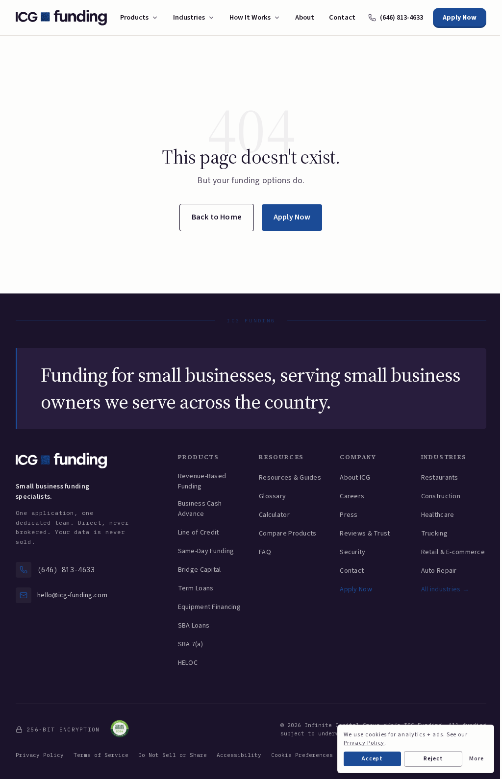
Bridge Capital (199, 570)
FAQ (265, 552)
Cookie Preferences (302, 755)
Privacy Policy (40, 755)
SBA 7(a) (190, 644)
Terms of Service (101, 755)
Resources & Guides (290, 478)
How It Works (250, 17)
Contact (342, 17)
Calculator (274, 515)
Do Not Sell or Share (172, 755)
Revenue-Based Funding (202, 481)
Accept (372, 759)
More (476, 759)
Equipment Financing (209, 607)
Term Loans (196, 588)
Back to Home (217, 217)
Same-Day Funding (206, 551)
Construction (440, 496)
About (304, 17)
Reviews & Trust (365, 533)
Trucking (434, 533)
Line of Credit (198, 532)
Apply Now (460, 18)
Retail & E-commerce (453, 552)
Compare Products (287, 533)
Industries (189, 17)
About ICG (355, 478)
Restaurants (439, 478)
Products (134, 17)
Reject (433, 759)
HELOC (188, 663)
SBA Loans (194, 626)
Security (352, 552)
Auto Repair (439, 571)
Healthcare (437, 515)
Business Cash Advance (200, 509)
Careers (352, 496)
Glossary (272, 496)
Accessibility (239, 755)
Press (348, 515)
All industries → (445, 589)
